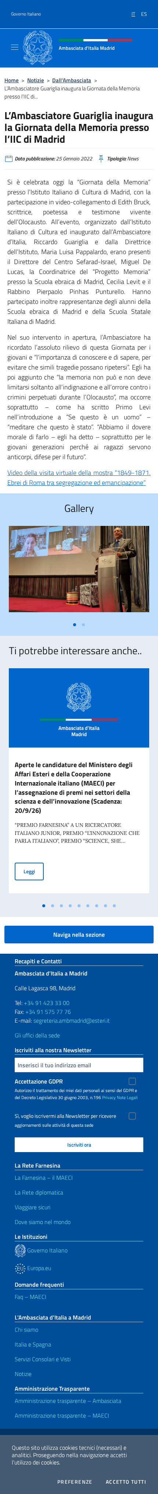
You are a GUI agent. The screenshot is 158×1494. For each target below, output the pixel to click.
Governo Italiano (26, 14)
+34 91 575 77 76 (48, 1011)
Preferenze (75, 1481)
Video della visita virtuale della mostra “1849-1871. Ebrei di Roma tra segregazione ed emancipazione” (79, 478)
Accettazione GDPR (39, 1081)
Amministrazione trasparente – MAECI (62, 1415)
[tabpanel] (79, 572)
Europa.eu (38, 1268)
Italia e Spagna (33, 1344)
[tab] (74, 624)
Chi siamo (26, 1329)
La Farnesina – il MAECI (44, 1177)
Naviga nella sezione (79, 934)
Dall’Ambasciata (71, 80)
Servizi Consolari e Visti (43, 1359)
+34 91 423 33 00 (46, 1002)
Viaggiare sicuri (32, 1207)
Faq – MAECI (30, 1296)
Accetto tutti (126, 1481)
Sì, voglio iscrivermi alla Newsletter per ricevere (65, 1116)
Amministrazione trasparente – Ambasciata (68, 1400)
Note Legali (127, 1097)
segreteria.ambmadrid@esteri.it (71, 1020)
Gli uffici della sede (37, 1035)
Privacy (109, 1097)
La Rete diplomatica (39, 1192)
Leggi (34, 871)
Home (11, 80)
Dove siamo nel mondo (43, 1221)
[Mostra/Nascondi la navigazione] (14, 47)
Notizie (35, 80)
